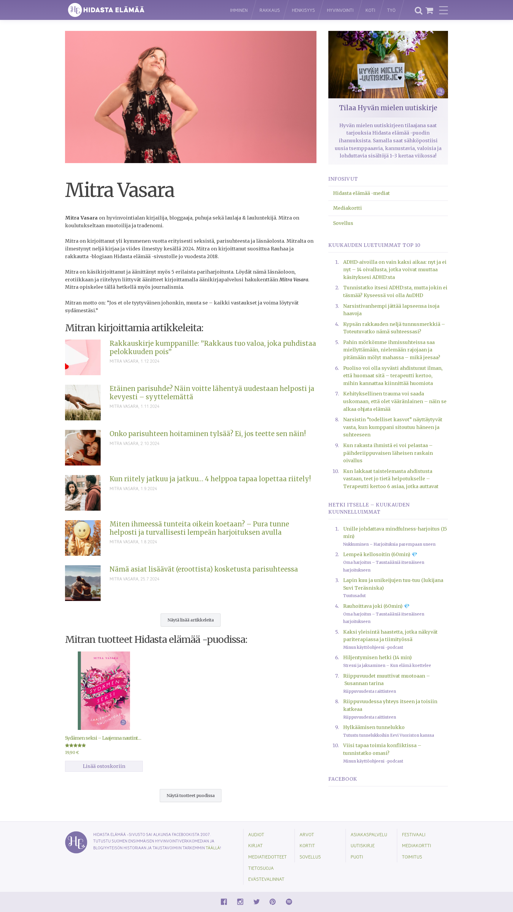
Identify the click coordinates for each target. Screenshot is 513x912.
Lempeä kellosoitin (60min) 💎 (380, 554)
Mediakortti (347, 208)
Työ (391, 10)
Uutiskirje (363, 845)
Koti (370, 10)
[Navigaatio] (443, 10)
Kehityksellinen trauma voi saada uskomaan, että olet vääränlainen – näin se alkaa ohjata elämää (394, 401)
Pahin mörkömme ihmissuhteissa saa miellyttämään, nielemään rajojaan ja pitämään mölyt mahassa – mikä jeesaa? (391, 349)
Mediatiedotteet (267, 856)
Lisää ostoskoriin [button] (104, 766)
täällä (213, 848)
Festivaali (413, 834)
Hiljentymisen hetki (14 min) (377, 657)
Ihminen (239, 10)
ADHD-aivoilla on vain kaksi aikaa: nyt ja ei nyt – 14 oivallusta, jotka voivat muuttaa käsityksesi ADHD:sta (394, 269)
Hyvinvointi (340, 10)
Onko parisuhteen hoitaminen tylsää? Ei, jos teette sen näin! (208, 434)
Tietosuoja (261, 868)
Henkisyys (303, 10)
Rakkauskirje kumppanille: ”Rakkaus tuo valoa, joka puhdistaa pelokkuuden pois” (213, 347)
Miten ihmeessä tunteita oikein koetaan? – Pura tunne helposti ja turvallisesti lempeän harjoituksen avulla (199, 528)
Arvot (307, 834)
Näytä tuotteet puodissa (191, 795)
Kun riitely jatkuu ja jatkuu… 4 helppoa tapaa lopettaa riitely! (210, 479)
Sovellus (343, 223)
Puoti (357, 856)
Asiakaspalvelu (369, 834)
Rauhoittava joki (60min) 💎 (376, 606)
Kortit (307, 845)
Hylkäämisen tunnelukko (374, 727)
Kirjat (255, 845)
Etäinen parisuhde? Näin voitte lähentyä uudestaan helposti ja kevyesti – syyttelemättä (212, 392)
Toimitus (412, 856)
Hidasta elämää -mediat (361, 193)
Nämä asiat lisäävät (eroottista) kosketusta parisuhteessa (204, 569)
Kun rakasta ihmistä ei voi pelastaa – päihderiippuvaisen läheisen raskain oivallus (388, 452)
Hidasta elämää (141, 10)
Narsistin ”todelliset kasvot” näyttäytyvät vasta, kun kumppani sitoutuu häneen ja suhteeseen (392, 427)
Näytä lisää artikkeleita (190, 620)
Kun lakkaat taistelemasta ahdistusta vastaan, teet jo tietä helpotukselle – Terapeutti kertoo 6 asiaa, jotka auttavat (390, 478)
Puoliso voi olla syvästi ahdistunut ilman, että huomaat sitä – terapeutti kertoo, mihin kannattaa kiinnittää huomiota (393, 375)
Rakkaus (269, 10)
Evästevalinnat (266, 879)
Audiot (256, 834)
